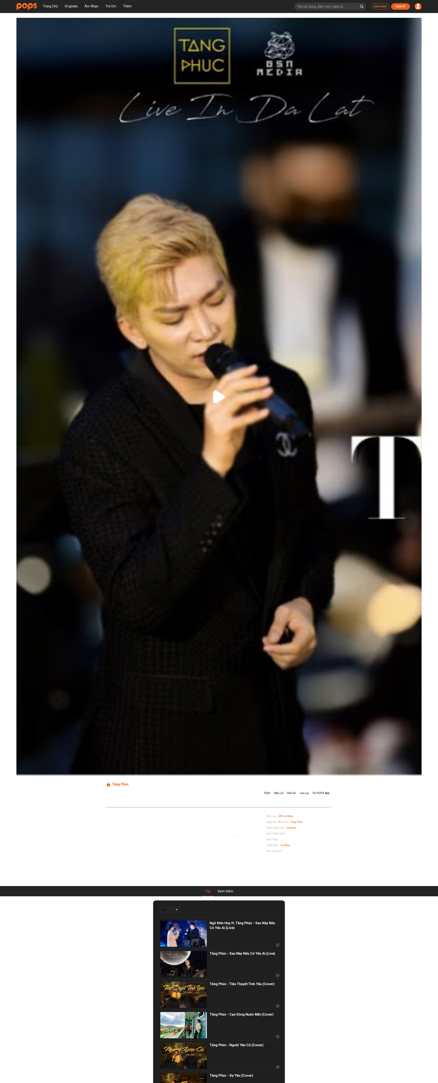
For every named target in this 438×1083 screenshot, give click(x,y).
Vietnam (291, 827)
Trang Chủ (50, 6)
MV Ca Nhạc (286, 816)
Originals (71, 6)
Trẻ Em (110, 6)
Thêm (127, 6)
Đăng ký (400, 6)
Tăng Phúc (296, 822)
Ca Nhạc (285, 845)
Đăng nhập (380, 6)
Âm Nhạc (92, 6)
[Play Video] (219, 397)
